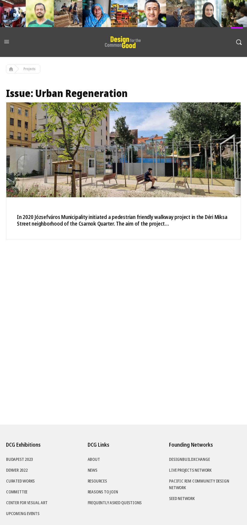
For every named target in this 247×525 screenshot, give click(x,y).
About (94, 459)
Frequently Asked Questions (115, 503)
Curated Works (20, 481)
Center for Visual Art (27, 503)
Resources (97, 481)
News (92, 470)
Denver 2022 (17, 470)
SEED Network (181, 498)
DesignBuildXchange (189, 459)
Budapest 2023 (19, 459)
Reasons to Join (103, 492)
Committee (16, 492)
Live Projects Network (190, 470)
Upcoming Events (22, 514)
